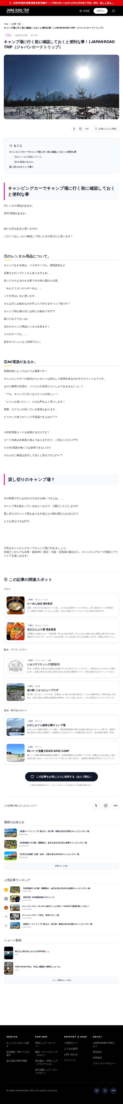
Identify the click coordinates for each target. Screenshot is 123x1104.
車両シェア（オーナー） (45, 1044)
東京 (46, 552)
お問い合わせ (71, 1054)
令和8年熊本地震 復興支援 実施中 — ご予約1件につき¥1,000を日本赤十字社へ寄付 (61, 2)
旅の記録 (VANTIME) (16, 1060)
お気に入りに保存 (107, 128)
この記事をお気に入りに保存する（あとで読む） (64, 776)
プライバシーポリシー (104, 1063)
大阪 (53, 552)
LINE (86, 129)
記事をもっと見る (61, 866)
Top (6, 23)
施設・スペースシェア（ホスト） (46, 1053)
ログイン (100, 11)
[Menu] (113, 11)
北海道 (62, 552)
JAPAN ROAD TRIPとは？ (104, 1044)
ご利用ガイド (71, 1042)
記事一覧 (16, 23)
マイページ (69, 1060)
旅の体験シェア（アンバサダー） (46, 1071)
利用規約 (97, 1057)
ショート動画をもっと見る (61, 980)
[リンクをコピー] (80, 128)
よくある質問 (71, 1048)
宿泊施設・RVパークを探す (17, 1053)
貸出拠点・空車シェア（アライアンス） (46, 1062)
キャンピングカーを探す (17, 1044)
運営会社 (97, 1051)
